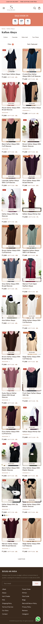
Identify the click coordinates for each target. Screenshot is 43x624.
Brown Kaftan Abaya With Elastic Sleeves (32, 145)
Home (3, 29)
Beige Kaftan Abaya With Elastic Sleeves (31, 505)
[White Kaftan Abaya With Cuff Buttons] (31, 306)
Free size (14, 37)
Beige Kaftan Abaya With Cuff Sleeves (31, 358)
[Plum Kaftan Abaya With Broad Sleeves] (31, 167)
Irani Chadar (6, 596)
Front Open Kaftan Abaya (11, 74)
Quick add (11, 70)
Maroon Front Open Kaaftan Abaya (30, 285)
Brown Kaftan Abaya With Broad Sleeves (11, 358)
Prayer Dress (26, 589)
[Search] (35, 8)
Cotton (5, 37)
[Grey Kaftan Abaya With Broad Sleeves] (11, 270)
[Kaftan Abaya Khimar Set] (31, 200)
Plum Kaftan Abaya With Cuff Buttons (10, 433)
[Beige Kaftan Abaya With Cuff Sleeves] (31, 343)
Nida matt (25, 37)
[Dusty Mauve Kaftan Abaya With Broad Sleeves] (11, 379)
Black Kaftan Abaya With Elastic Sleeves (11, 469)
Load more (21, 559)
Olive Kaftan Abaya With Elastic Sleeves (31, 469)
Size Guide (25, 596)
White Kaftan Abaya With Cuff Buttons (32, 321)
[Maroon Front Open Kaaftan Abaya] (31, 270)
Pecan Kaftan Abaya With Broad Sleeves (11, 109)
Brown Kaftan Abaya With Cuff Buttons (11, 251)
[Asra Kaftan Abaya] (11, 306)
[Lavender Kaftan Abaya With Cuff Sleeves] (11, 167)
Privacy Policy (26, 607)
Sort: (32, 44)
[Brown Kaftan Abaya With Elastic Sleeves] (31, 130)
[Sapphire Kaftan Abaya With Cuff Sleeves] (31, 236)
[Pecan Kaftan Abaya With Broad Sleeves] (11, 94)
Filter (10, 44)
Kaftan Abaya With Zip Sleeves (10, 215)
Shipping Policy (7, 603)
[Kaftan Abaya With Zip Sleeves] (11, 200)
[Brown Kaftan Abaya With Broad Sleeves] (11, 343)
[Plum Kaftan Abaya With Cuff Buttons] (11, 418)
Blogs (23, 600)
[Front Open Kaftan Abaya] (11, 60)
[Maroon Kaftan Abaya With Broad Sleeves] (11, 530)
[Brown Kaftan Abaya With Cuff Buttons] (11, 236)
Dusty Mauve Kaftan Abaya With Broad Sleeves (9, 395)
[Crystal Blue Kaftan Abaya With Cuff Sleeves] (31, 60)
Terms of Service (7, 607)
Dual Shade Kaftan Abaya (32, 108)
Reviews (24, 611)
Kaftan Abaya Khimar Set (32, 214)
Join (36, 583)
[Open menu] (4, 8)
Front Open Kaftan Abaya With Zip (32, 394)
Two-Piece (35, 37)
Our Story (5, 611)
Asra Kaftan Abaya (8, 320)
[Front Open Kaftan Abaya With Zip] (31, 379)
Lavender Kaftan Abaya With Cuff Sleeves (10, 182)
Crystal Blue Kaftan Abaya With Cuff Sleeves (31, 75)
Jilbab (4, 589)
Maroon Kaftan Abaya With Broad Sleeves (10, 545)
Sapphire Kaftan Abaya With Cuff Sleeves (31, 251)
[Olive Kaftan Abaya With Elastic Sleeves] (31, 454)
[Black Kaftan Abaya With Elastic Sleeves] (11, 454)
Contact (5, 614)
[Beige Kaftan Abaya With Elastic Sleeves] (31, 490)
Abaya (4, 593)
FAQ (3, 600)
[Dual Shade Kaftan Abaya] (31, 94)
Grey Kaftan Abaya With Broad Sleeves (10, 285)
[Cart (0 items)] (39, 8)
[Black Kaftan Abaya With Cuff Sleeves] (11, 130)
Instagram (25, 614)
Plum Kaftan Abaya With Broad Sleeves (31, 182)
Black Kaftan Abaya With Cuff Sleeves (11, 145)
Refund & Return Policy (29, 603)
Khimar (24, 593)
